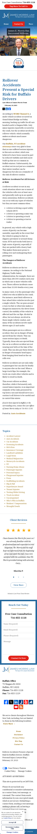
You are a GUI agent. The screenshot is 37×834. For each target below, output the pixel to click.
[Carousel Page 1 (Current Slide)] (13, 577)
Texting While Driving (15, 492)
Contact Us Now (18, 658)
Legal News (11, 456)
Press (8, 478)
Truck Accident (12, 495)
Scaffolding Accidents (15, 481)
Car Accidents (12, 442)
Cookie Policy (10, 771)
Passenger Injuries (14, 470)
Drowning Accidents (14, 444)
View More (18, 585)
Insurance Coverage (14, 450)
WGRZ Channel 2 (21, 114)
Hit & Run (10, 447)
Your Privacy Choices (17, 768)
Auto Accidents (18, 413)
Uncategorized (12, 498)
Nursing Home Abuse (15, 467)
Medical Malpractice (14, 458)
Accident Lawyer (13, 436)
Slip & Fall (10, 484)
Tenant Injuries (13, 489)
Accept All (12, 822)
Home (6, 24)
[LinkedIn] (16, 702)
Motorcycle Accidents (15, 461)
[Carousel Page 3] (23, 577)
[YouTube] (16, 707)
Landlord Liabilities (14, 453)
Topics (6, 431)
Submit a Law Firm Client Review (18, 593)
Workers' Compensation (16, 503)
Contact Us (18, 24)
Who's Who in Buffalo (15, 501)
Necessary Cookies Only (12, 828)
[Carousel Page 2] (18, 577)
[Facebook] (6, 702)
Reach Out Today (18, 604)
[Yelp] (26, 702)
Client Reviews (18, 519)
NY (7, 464)
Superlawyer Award (14, 486)
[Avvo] (31, 702)
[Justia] (21, 702)
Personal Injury (13, 473)
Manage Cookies (25, 771)
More (31, 24)
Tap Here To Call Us (18, 6)
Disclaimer (18, 735)
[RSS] (21, 707)
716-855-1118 (16, 690)
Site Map (18, 741)
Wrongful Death (13, 506)
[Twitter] (11, 702)
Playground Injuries (14, 475)
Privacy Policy (18, 738)
